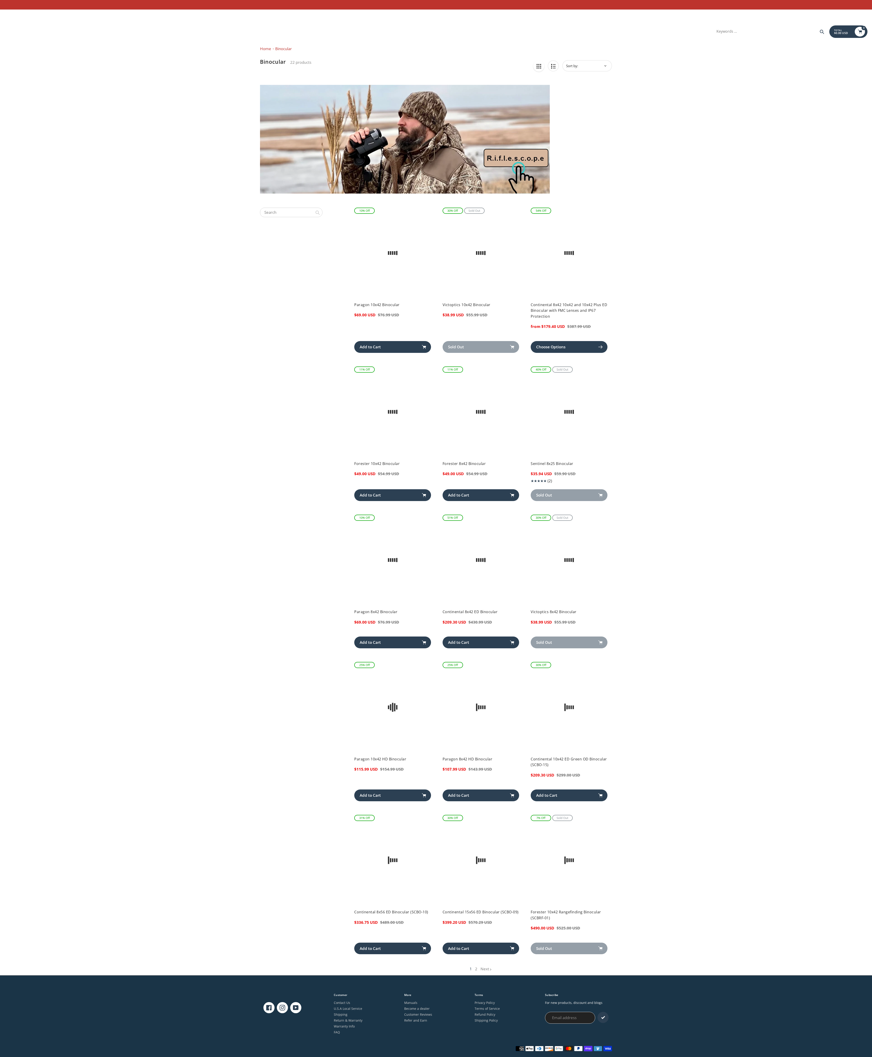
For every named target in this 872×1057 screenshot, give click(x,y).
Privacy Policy (485, 1002)
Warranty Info (344, 1026)
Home (265, 48)
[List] (553, 65)
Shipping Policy (486, 1020)
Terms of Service (487, 1008)
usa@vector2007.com (21, 15)
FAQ (337, 1032)
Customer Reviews (418, 1014)
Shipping (340, 1014)
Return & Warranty (348, 1020)
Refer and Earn (415, 1020)
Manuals (410, 1002)
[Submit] (603, 1017)
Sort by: (572, 66)
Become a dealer (417, 1008)
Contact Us (342, 1002)
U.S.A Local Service (348, 1008)
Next (485, 968)
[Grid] (538, 65)
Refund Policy (485, 1014)
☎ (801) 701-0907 (52, 15)
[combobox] (291, 212)
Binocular (283, 48)
